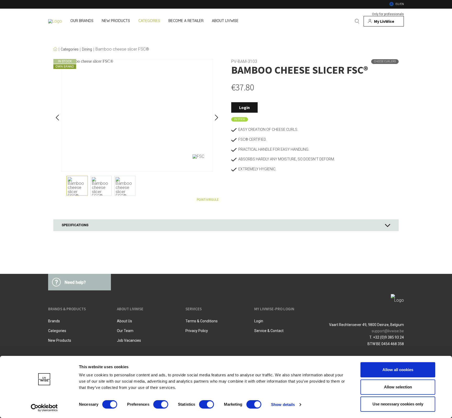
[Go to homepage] (55, 21)
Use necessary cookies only (397, 404)
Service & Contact (269, 331)
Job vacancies (129, 340)
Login (244, 107)
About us (124, 321)
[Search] (357, 21)
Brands (54, 321)
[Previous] (57, 115)
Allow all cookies (397, 369)
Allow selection (398, 387)
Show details (283, 404)
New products (59, 340)
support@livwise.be (388, 331)
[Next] (217, 115)
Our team (125, 331)
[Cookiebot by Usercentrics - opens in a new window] (44, 408)
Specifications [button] (75, 225)
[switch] (160, 404)
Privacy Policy (196, 331)
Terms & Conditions (201, 321)
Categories (69, 49)
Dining (87, 49)
